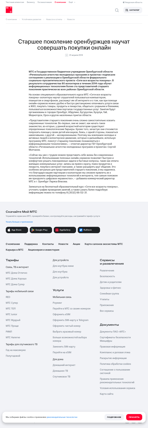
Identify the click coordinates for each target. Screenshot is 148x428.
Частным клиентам (15, 2)
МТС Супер (12, 303)
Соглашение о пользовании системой (115, 371)
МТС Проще (12, 326)
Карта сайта (106, 394)
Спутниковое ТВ (61, 376)
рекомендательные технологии (62, 417)
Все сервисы (107, 311)
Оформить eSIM (61, 314)
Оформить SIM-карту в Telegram (70, 320)
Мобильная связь (62, 297)
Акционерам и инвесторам (43, 250)
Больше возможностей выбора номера (70, 339)
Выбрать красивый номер (67, 331)
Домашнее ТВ (60, 371)
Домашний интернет (64, 365)
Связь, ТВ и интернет (17, 267)
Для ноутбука (60, 272)
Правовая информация (112, 346)
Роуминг (57, 303)
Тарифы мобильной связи (20, 291)
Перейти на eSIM (62, 352)
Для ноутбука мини (63, 266)
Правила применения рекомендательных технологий (117, 380)
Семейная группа (109, 293)
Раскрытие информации (113, 358)
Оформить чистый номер (67, 326)
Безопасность (107, 276)
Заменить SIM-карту (64, 346)
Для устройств (61, 260)
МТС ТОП (11, 308)
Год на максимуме (16, 350)
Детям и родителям (111, 282)
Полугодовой (13, 356)
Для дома (58, 359)
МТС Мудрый (13, 320)
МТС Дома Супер (15, 284)
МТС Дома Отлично (16, 273)
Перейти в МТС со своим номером (71, 308)
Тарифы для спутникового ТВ (21, 344)
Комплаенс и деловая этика (115, 352)
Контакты (48, 244)
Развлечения (107, 270)
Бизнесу (31, 2)
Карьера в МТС (14, 250)
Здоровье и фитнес (110, 288)
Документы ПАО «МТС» (113, 331)
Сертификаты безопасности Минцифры (115, 339)
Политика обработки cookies (115, 364)
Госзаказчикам (45, 2)
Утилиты (104, 299)
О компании (60, 2)
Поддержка (31, 244)
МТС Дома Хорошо (16, 278)
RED (8, 297)
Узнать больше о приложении (19, 221)
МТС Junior (11, 314)
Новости (63, 244)
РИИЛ (9, 331)
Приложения (107, 305)
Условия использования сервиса (117, 388)
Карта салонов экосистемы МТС (104, 244)
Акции (76, 244)
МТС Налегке (13, 337)
